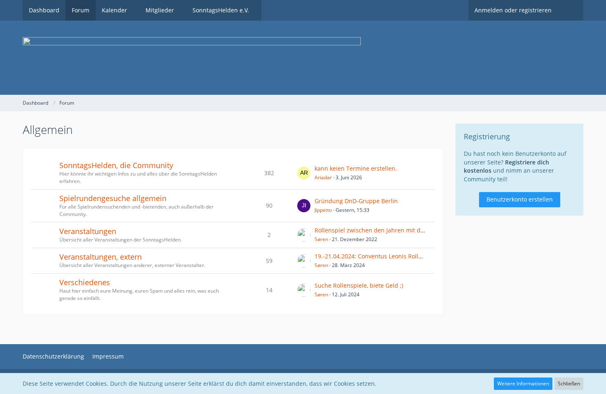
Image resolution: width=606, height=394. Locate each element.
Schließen (569, 383)
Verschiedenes (84, 282)
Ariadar (323, 177)
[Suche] (570, 10)
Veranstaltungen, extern (100, 257)
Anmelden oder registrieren (513, 10)
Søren (321, 239)
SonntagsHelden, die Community (116, 165)
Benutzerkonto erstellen (519, 199)
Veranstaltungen (87, 231)
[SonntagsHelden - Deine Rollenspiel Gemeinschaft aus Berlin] (303, 57)
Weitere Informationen (523, 383)
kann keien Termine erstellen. (356, 168)
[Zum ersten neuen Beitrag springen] (303, 173)
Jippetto (323, 209)
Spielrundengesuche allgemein (113, 198)
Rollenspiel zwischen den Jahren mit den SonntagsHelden (394, 230)
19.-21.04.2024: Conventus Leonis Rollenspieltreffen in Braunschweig (410, 256)
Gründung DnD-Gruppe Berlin (356, 201)
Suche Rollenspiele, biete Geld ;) (359, 285)
